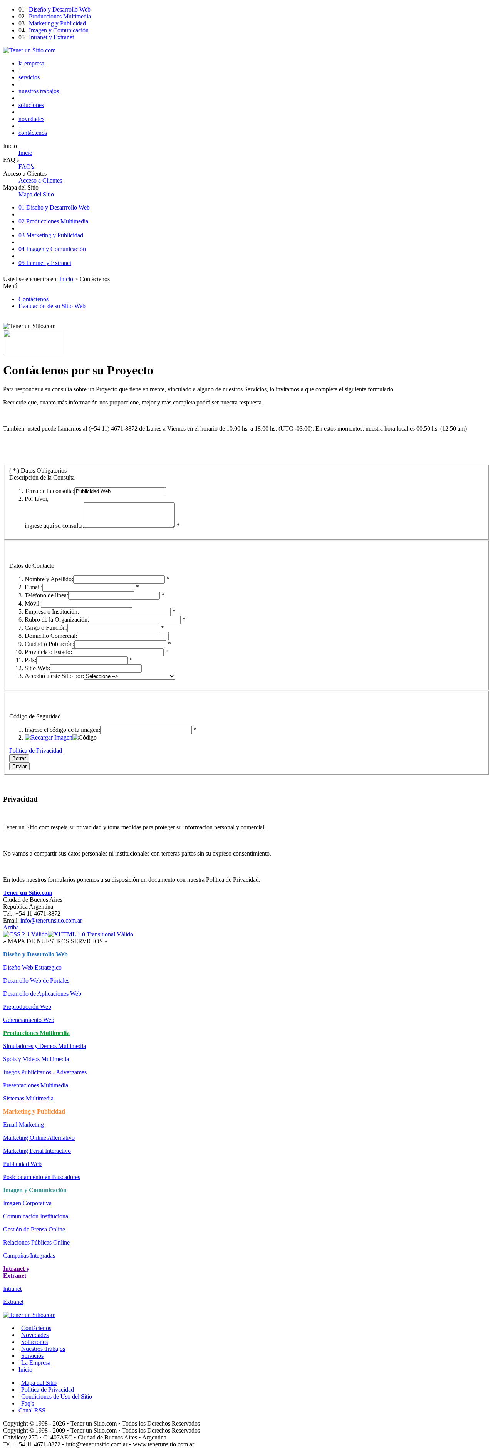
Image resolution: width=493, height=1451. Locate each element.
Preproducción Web (27, 1006)
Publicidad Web (22, 1164)
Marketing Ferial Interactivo (37, 1150)
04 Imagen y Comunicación (52, 249)
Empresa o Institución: (52, 611)
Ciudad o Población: (49, 644)
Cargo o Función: (46, 627)
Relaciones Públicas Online (36, 1242)
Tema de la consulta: (49, 491)
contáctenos (32, 132)
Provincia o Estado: (48, 652)
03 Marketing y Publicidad (50, 235)
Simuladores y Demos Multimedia (44, 1046)
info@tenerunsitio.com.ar (51, 920)
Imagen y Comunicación (59, 30)
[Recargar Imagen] (48, 737)
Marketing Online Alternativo (39, 1137)
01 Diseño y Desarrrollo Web (54, 207)
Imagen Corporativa (27, 1203)
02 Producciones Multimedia (53, 221)
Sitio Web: (37, 668)
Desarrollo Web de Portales (36, 980)
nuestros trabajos (38, 91)
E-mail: (33, 587)
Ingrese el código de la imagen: (62, 729)
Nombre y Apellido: (49, 579)
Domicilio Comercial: (51, 635)
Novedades (35, 1335)
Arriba (11, 927)
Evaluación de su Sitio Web (52, 306)
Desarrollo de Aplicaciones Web (42, 993)
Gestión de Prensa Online (34, 1229)
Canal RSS (31, 1410)
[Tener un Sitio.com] (29, 50)
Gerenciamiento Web (28, 1020)
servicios (29, 77)
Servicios (32, 1355)
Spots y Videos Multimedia (36, 1059)
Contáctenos (33, 299)
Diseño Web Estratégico (32, 967)
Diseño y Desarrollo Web (60, 9)
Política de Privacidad (35, 750)
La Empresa (35, 1362)
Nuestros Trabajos (43, 1348)
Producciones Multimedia (60, 16)
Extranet (13, 1301)
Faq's (27, 1403)
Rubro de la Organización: (57, 619)
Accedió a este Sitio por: (54, 676)
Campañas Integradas (29, 1255)
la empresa (31, 63)
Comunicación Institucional (36, 1216)
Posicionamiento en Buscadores (41, 1177)
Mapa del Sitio (39, 1382)
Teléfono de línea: (46, 595)
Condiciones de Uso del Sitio (56, 1396)
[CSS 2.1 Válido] (25, 934)
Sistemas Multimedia (28, 1098)
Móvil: (33, 603)
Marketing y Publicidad (57, 23)
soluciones (31, 105)
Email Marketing (23, 1124)
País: (30, 660)
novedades (31, 119)
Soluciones (34, 1342)
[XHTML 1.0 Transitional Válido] (90, 934)
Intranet (12, 1288)
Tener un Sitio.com (27, 892)
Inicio (66, 279)
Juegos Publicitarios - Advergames (45, 1072)
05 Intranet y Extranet (44, 263)
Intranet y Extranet (51, 37)
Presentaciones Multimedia (35, 1085)
